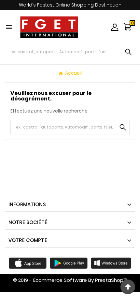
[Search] (128, 51)
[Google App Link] (69, 262)
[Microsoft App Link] (111, 262)
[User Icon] (115, 27)
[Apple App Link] (28, 262)
